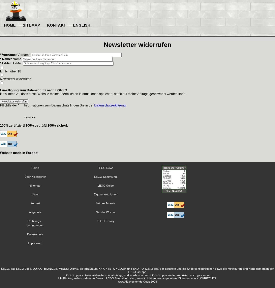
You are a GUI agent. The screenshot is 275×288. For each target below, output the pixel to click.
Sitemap (35, 185)
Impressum (35, 243)
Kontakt (35, 203)
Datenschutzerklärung (110, 105)
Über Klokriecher (35, 176)
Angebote (35, 212)
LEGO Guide (105, 185)
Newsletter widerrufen (15, 79)
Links (35, 194)
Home (35, 167)
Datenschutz (35, 234)
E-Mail (17, 63)
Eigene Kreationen (105, 194)
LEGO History (105, 221)
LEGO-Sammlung (105, 176)
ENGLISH (81, 25)
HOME (10, 25)
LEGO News (105, 167)
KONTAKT (56, 25)
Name (17, 59)
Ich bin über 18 (10, 71)
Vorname (24, 55)
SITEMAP (31, 25)
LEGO (132, 272)
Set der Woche (105, 212)
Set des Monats (106, 203)
